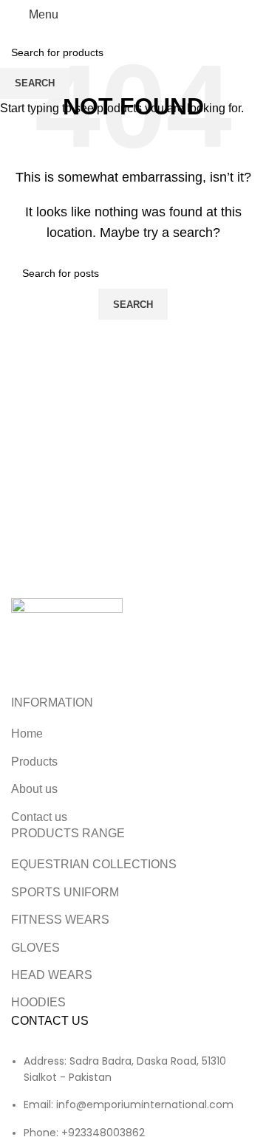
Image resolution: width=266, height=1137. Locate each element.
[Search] (255, 15)
